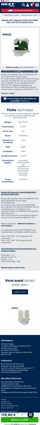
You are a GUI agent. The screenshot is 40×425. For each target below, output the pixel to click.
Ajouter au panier (20, 419)
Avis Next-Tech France (9, 350)
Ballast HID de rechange (11, 15)
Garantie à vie (5, 401)
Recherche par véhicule (23, 10)
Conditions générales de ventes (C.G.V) (16, 346)
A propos (3, 399)
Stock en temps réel (7, 408)
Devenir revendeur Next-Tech (10, 406)
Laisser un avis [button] (20, 292)
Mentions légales (7, 344)
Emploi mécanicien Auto (10, 384)
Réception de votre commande (12, 366)
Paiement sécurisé (6, 403)
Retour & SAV (6, 354)
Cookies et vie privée (9, 348)
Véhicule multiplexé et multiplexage (14, 370)
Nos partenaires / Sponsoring (12, 382)
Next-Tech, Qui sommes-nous (12, 364)
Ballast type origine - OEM (29, 15)
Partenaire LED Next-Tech (11, 372)
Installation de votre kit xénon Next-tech (16, 386)
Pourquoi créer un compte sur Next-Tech (16, 352)
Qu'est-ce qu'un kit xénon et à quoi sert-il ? (17, 368)
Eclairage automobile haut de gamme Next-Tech (19, 392)
